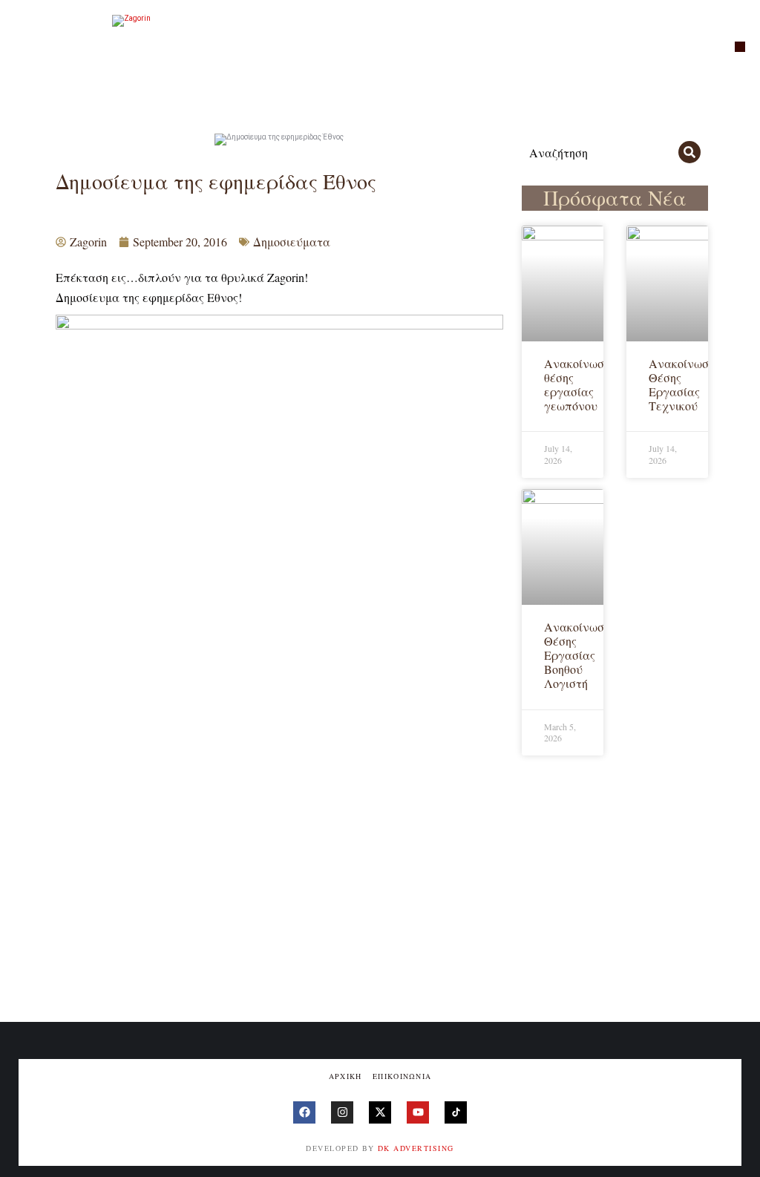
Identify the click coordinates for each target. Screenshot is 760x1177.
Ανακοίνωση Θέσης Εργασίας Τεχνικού (682, 384)
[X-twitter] (380, 1112)
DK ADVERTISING (416, 1148)
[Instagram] (342, 1112)
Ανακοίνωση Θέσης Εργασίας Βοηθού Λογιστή (577, 655)
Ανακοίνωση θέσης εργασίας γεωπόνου (577, 384)
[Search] (689, 152)
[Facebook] (304, 1112)
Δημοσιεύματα (291, 241)
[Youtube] (418, 1112)
